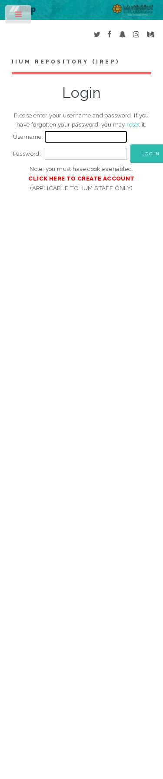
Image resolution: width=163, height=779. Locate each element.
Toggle (19, 16)
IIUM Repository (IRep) (66, 62)
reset (133, 124)
